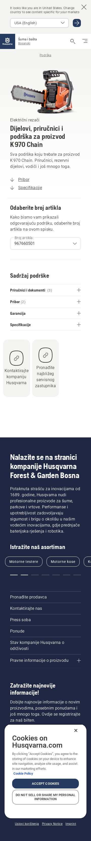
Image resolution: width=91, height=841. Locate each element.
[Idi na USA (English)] (77, 23)
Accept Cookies (45, 783)
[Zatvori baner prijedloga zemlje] (84, 7)
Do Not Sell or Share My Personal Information (45, 797)
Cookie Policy (23, 773)
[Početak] (7, 41)
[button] (14, 575)
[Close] (76, 730)
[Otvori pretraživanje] (73, 41)
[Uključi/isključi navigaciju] (85, 41)
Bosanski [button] (24, 43)
